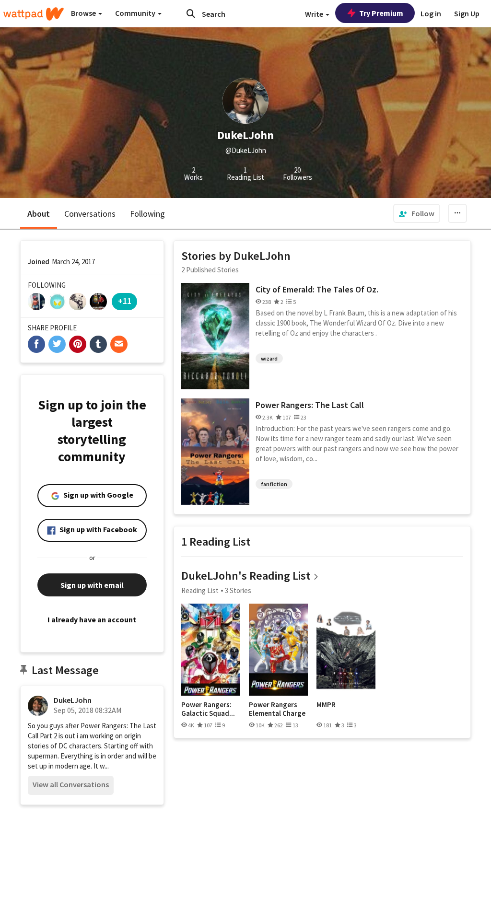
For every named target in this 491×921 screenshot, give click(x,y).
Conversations (90, 213)
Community (136, 13)
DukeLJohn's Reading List (245, 575)
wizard (269, 358)
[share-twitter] (57, 344)
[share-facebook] (36, 344)
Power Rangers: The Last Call (310, 404)
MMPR (326, 704)
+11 (124, 300)
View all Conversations (71, 784)
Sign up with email (92, 585)
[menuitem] (416, 213)
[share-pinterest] (77, 344)
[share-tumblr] (98, 344)
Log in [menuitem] (431, 13)
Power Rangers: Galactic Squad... (208, 708)
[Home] (33, 14)
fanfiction (274, 484)
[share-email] (119, 344)
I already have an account (91, 619)
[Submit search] (191, 13)
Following (147, 213)
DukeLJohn (73, 700)
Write (315, 14)
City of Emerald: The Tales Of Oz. (317, 289)
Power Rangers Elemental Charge (277, 708)
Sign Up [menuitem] (466, 13)
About (38, 213)
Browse (84, 13)
